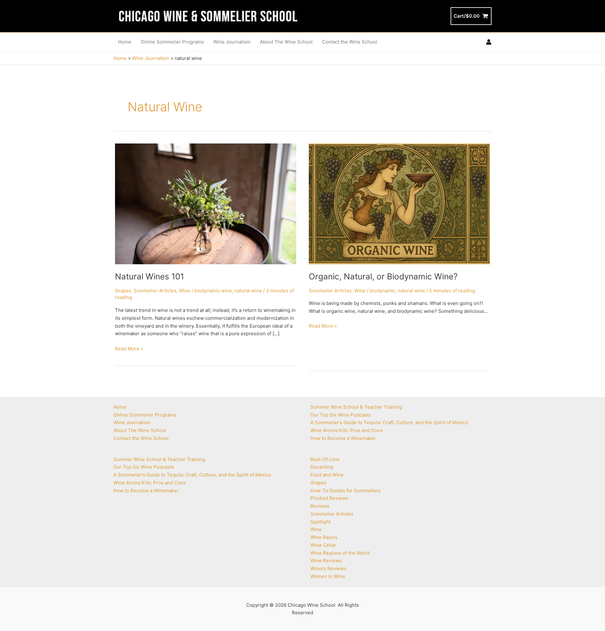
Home (120, 407)
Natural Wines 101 (149, 276)
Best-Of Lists (324, 459)
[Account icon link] (489, 42)
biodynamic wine (213, 291)
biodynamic (382, 291)
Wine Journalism (132, 422)
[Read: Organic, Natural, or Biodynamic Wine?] (399, 203)
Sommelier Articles (155, 291)
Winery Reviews (328, 568)
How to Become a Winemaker (146, 491)
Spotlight (320, 522)
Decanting (321, 467)
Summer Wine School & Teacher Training (159, 459)
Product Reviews (329, 498)
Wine (184, 291)
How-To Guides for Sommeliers (345, 491)
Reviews (319, 506)
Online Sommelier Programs (144, 415)
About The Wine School (139, 430)
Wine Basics (323, 537)
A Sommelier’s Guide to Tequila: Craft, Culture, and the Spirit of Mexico (192, 475)
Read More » (129, 349)
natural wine (248, 291)
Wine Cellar (323, 545)
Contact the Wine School (141, 438)
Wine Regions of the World (340, 553)
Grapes (123, 291)
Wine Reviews (326, 561)
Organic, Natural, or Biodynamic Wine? (383, 276)
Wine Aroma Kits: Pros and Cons (149, 483)
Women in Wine (327, 576)
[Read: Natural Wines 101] (205, 203)
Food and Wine (326, 475)
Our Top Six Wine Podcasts (143, 467)
